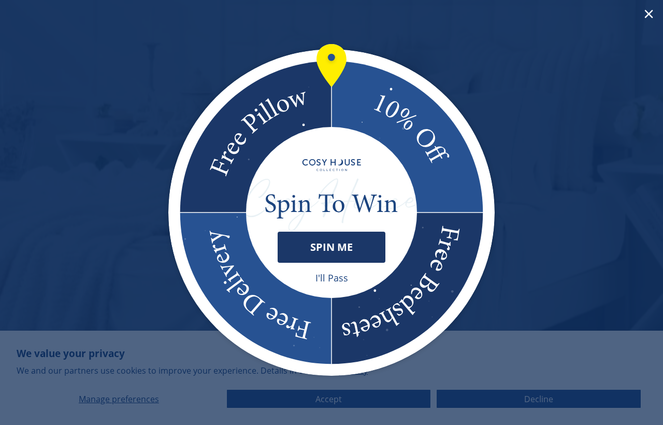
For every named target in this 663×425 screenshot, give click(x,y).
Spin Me (331, 247)
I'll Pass (331, 277)
